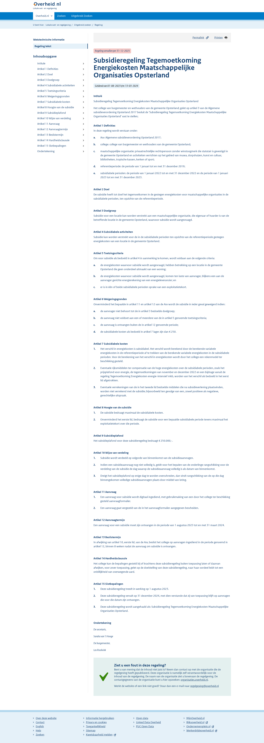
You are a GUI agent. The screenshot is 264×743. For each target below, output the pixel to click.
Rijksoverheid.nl (195, 722)
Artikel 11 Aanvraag (48, 123)
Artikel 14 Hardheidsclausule (53, 140)
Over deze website (46, 718)
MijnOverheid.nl (195, 718)
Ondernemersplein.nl (198, 726)
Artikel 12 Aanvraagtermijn (52, 129)
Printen (218, 37)
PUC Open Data (145, 726)
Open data (142, 718)
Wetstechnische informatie (48, 39)
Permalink (198, 37)
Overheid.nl (42, 17)
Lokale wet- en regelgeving (58, 24)
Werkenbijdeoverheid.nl (200, 730)
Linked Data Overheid (148, 722)
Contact (40, 722)
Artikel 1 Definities (47, 69)
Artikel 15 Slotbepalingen (51, 145)
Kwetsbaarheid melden (99, 734)
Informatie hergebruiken (100, 718)
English (40, 726)
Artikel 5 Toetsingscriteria (51, 91)
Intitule (41, 63)
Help (38, 730)
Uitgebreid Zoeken (81, 16)
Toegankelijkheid (95, 726)
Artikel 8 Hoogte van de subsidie (55, 107)
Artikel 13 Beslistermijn (50, 134)
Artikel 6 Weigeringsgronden (53, 96)
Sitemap (90, 730)
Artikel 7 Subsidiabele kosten (53, 102)
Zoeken (61, 16)
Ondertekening (46, 151)
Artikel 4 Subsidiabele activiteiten (56, 85)
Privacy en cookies (96, 722)
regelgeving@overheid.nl (204, 686)
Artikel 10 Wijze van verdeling (54, 118)
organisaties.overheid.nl (194, 679)
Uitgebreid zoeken (82, 24)
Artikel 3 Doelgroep (48, 80)
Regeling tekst (43, 46)
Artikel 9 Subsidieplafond (51, 112)
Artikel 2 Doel (45, 74)
